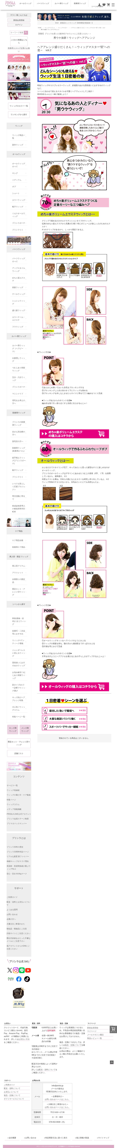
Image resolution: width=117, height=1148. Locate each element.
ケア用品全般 (17, 540)
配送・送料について (47, 1070)
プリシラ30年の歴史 (15, 847)
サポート (7, 1080)
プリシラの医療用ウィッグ (18, 423)
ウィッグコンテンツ (50, 27)
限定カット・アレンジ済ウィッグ (18, 592)
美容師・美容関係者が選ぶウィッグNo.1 (18, 867)
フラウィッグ (17, 327)
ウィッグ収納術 (13, 790)
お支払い (7, 1023)
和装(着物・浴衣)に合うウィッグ (19, 621)
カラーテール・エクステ (18, 318)
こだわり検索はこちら (19, 41)
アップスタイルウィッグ (18, 269)
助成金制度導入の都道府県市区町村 (18, 509)
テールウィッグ (18, 294)
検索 (26, 33)
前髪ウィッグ (17, 287)
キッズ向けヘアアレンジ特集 (18, 698)
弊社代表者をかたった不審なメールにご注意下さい (18, 939)
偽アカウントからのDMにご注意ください (18, 947)
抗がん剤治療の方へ (18, 433)
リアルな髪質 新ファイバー (18, 856)
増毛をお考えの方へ (18, 401)
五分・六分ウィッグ (18, 378)
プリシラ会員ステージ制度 (18, 819)
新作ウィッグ (17, 145)
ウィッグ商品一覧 (18, 136)
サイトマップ (103, 1138)
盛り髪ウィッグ (18, 310)
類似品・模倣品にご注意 (17, 929)
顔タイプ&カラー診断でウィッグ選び (18, 688)
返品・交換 (64, 1023)
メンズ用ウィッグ (25, 729)
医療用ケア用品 (18, 547)
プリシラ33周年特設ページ (18, 852)
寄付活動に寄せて (18, 497)
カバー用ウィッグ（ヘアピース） (18, 348)
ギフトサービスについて (14, 1099)
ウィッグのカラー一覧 (19, 106)
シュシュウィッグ (18, 302)
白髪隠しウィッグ (18, 359)
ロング (15, 173)
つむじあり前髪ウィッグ (18, 369)
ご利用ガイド (12, 897)
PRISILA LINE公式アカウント (19, 814)
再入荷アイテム (18, 566)
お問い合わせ (12, 914)
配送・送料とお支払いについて (18, 903)
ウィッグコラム (13, 804)
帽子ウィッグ (17, 207)
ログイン (19, 25)
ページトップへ (112, 1062)
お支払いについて (11, 1092)
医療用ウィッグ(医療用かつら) (18, 449)
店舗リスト (18, 753)
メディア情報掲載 (14, 809)
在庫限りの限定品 (18, 580)
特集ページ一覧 (18, 717)
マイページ (92, 1023)
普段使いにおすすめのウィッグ (18, 664)
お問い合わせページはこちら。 (57, 1099)
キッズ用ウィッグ (12, 729)
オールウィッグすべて (18, 165)
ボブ (14, 187)
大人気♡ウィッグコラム (18, 708)
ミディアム (16, 180)
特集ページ (11, 800)
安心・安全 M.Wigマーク (17, 874)
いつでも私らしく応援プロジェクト (18, 486)
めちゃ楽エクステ (18, 279)
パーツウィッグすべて (18, 260)
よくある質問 (12, 910)
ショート (16, 193)
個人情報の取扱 (82, 1138)
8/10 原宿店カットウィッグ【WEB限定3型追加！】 (74, 23)
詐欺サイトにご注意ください (18, 933)
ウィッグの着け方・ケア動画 (19, 795)
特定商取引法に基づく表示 (56, 1138)
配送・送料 (36, 1023)
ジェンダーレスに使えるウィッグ (18, 653)
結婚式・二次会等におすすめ (18, 632)
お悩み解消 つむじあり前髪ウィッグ (18, 675)
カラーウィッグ (18, 200)
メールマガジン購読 (95, 1035)
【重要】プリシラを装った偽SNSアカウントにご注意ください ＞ (64, 34)
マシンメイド (17, 394)
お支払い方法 (24, 1039)
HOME (39, 27)
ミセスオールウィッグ (18, 214)
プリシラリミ (17, 230)
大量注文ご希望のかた (16, 924)
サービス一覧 (12, 785)
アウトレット (17, 573)
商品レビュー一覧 (94, 1038)
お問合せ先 (36, 1080)
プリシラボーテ (18, 223)
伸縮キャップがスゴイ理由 (18, 861)
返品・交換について (73, 1045)
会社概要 (12, 1138)
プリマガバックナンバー (17, 823)
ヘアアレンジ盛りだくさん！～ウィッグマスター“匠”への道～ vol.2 (88, 27)
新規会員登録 (18, 20)
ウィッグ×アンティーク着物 (18, 641)
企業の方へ (11, 919)
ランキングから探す (19, 114)
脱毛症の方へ (17, 441)
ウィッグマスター (62, 27)
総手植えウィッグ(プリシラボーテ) (19, 461)
